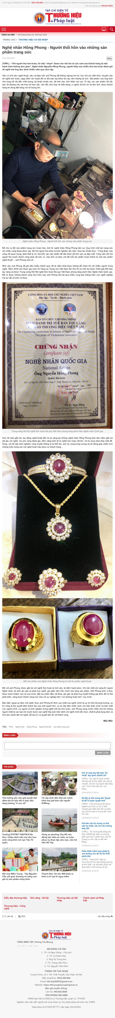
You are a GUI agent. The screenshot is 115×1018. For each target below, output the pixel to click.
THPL (11, 727)
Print (109, 59)
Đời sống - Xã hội (39, 898)
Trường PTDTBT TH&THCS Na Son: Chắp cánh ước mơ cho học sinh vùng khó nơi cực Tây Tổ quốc (19, 838)
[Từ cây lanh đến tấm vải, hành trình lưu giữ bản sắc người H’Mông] (59, 784)
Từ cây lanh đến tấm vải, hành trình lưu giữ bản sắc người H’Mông (57, 800)
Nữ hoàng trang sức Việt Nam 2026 (32, 35)
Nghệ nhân (20, 727)
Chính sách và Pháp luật (93, 899)
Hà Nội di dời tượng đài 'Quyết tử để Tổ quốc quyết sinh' (96, 799)
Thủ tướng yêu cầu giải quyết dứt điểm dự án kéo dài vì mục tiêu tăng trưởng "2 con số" (19, 800)
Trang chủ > (10, 40)
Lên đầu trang (104, 916)
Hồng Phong (32, 727)
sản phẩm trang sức (61, 727)
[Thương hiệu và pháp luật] (56, 935)
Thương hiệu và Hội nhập (33, 40)
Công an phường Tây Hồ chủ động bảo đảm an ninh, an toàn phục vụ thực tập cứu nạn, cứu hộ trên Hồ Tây (59, 838)
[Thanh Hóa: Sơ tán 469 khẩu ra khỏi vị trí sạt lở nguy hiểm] (59, 860)
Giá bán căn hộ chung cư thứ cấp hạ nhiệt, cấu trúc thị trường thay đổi (97, 826)
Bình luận (103, 753)
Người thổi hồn (45, 727)
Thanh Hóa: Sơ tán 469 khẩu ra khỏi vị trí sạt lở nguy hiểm (57, 875)
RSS (23, 916)
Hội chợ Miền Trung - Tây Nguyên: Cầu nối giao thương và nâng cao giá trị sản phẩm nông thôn (19, 876)
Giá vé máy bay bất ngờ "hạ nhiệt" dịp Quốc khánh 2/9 (95, 774)
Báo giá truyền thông (56, 988)
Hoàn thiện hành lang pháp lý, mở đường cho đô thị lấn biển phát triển (96, 853)
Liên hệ (10, 916)
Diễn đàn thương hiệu (15, 898)
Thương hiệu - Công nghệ (14, 907)
